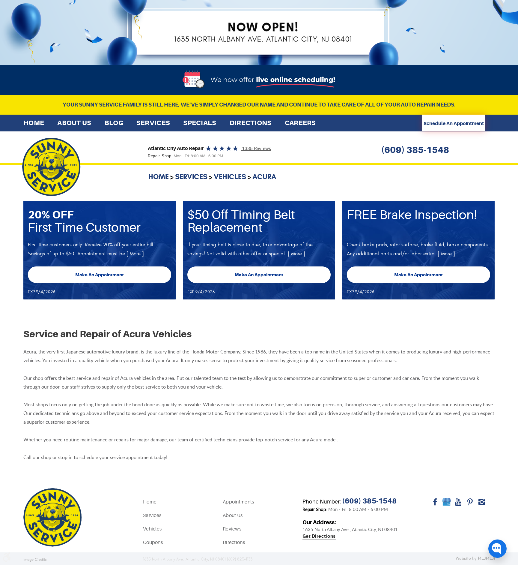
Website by (475, 559)
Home (33, 123)
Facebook (435, 504)
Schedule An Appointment (454, 123)
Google (446, 504)
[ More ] (135, 254)
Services (153, 123)
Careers (300, 123)
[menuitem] (33, 123)
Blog (114, 123)
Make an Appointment (99, 275)
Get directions (319, 536)
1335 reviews (256, 148)
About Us (74, 123)
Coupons (153, 542)
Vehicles (230, 176)
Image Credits (34, 560)
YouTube (458, 504)
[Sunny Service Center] (51, 167)
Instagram (481, 504)
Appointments (238, 502)
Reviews (232, 529)
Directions (251, 123)
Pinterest (470, 504)
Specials (199, 123)
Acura (264, 176)
